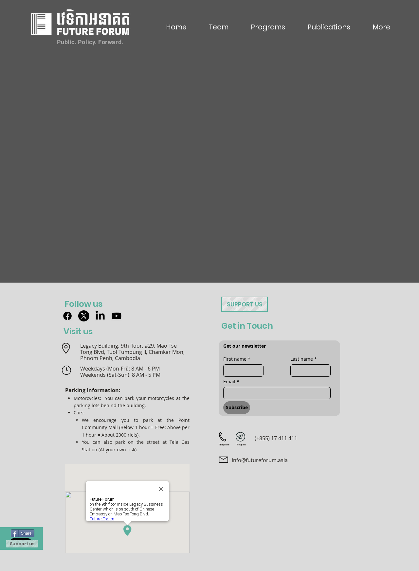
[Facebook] (67, 315)
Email (231, 381)
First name (236, 359)
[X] (83, 315)
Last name (303, 359)
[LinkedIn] (100, 315)
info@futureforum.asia (260, 460)
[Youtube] (116, 315)
